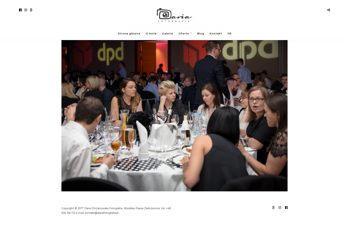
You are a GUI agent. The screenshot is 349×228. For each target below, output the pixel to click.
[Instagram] (25, 10)
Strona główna (129, 33)
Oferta (183, 33)
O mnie (151, 33)
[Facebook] (20, 10)
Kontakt (216, 33)
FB (229, 33)
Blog (200, 33)
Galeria (167, 33)
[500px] (31, 10)
